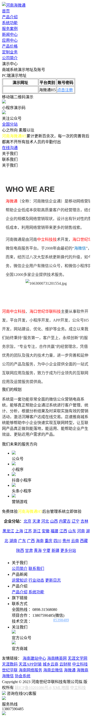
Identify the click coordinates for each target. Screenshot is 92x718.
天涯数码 (10, 664)
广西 (31, 541)
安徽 (46, 531)
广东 (22, 541)
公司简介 (10, 58)
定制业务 (10, 52)
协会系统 (22, 676)
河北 (45, 521)
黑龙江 (8, 531)
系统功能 (10, 23)
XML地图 (61, 688)
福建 (54, 531)
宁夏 (47, 550)
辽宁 (75, 521)
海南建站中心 (34, 658)
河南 (81, 531)
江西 (63, 531)
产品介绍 (10, 17)
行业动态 (36, 580)
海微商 (82, 670)
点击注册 (65, 90)
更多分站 (68, 550)
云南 (75, 541)
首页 (6, 11)
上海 (19, 531)
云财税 (65, 664)
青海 (38, 550)
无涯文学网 (77, 658)
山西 (54, 521)
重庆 (49, 541)
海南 (40, 541)
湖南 (13, 541)
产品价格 (10, 46)
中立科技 (80, 664)
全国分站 (10, 124)
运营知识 (19, 580)
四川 (57, 541)
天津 (36, 521)
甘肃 (29, 550)
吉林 (84, 521)
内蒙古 (65, 521)
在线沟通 (10, 148)
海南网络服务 (30, 670)
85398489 (61, 620)
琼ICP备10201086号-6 (33, 688)
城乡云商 (50, 664)
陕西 (20, 550)
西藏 (84, 541)
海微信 (8, 676)
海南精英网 (57, 658)
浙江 (37, 531)
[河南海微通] (14, 5)
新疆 (55, 550)
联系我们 (36, 568)
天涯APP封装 (30, 664)
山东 (72, 531)
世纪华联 (10, 670)
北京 (27, 521)
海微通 (70, 670)
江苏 (28, 531)
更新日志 (53, 580)
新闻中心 (10, 34)
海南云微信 (53, 670)
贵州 (66, 541)
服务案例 (10, 29)
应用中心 (10, 40)
